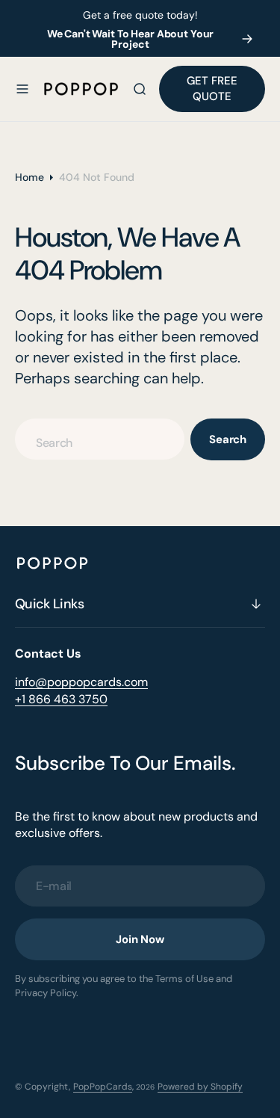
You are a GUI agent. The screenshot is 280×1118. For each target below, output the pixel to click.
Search (227, 439)
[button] (22, 88)
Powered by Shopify (200, 1087)
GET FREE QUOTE (212, 88)
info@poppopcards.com (81, 682)
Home (29, 177)
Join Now (140, 939)
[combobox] (99, 439)
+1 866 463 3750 (61, 699)
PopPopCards (102, 1087)
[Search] (139, 88)
